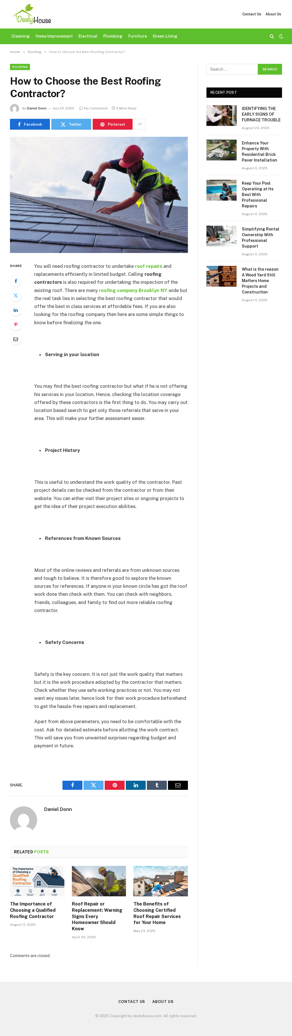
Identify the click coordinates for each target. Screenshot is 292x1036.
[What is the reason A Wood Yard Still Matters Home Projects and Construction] (221, 276)
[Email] (15, 339)
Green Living (165, 36)
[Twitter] (15, 295)
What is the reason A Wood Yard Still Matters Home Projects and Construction (260, 280)
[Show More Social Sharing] (139, 124)
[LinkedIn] (15, 310)
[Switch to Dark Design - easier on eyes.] (280, 36)
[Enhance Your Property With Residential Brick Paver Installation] (221, 150)
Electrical (88, 36)
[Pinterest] (15, 324)
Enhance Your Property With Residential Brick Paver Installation (259, 151)
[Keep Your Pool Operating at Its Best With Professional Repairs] (221, 190)
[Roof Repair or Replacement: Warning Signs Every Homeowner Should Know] (99, 881)
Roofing (20, 67)
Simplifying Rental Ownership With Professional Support (260, 237)
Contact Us (251, 14)
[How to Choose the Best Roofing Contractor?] (99, 195)
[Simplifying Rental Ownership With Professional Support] (221, 236)
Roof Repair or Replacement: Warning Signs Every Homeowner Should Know (97, 916)
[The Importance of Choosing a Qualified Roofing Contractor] (37, 881)
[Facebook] (15, 281)
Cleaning (20, 36)
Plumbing (112, 36)
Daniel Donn (36, 108)
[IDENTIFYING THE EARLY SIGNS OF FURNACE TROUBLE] (221, 115)
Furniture (137, 36)
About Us (273, 14)
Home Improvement (54, 36)
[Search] (272, 36)
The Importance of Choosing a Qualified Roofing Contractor (33, 910)
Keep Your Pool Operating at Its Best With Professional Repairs (257, 194)
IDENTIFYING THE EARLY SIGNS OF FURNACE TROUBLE (261, 114)
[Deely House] (31, 14)
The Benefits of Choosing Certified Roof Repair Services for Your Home (157, 913)
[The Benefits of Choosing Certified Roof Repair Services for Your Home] (160, 881)
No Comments (96, 108)
